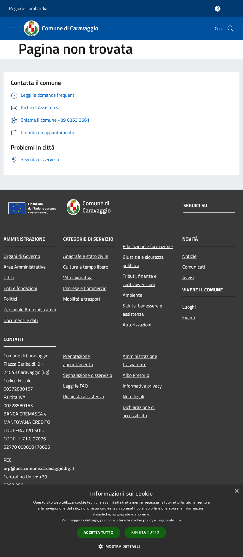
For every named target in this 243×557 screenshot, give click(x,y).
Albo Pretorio (136, 375)
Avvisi (188, 277)
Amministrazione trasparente (140, 360)
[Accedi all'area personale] (218, 9)
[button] (121, 546)
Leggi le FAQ (75, 385)
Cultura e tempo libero (85, 266)
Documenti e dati (21, 320)
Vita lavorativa (77, 277)
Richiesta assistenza (83, 396)
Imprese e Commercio (84, 288)
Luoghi (189, 306)
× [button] (236, 491)
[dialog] (121, 521)
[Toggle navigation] (11, 27)
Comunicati (193, 266)
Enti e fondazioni (20, 288)
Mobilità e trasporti (82, 298)
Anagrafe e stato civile (85, 256)
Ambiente (132, 295)
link (178, 520)
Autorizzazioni (137, 324)
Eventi (188, 317)
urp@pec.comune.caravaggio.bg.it (39, 468)
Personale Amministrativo (30, 309)
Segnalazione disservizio (87, 375)
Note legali (133, 396)
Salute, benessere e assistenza (142, 310)
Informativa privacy (142, 385)
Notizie (189, 256)
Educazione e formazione (148, 246)
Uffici (9, 277)
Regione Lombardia (28, 8)
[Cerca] (230, 28)
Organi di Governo (22, 256)
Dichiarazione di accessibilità (139, 411)
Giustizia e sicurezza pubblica (143, 261)
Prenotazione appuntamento (78, 360)
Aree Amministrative (25, 266)
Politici (10, 298)
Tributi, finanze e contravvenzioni (139, 280)
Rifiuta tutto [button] (145, 532)
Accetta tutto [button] (98, 532)
